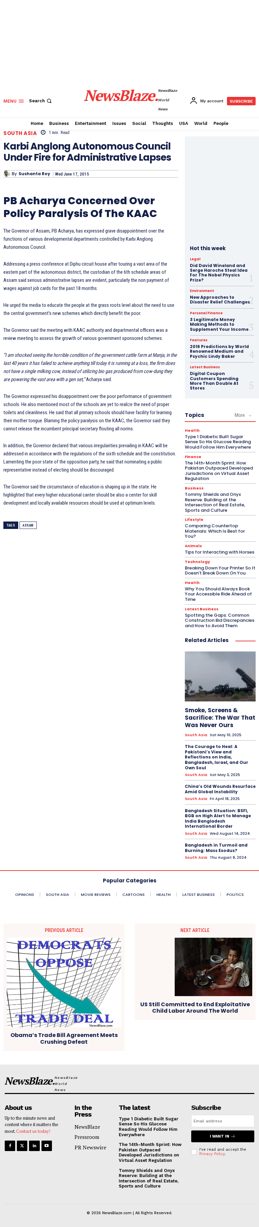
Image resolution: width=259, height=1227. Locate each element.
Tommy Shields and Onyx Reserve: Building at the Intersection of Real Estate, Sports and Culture (215, 502)
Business (194, 488)
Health (192, 430)
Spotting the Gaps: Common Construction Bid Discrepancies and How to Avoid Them (219, 620)
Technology (197, 562)
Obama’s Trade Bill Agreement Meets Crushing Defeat (64, 1038)
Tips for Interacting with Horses (219, 552)
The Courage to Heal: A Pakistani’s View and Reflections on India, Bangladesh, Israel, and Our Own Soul (216, 757)
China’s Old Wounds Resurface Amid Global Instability (220, 789)
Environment (202, 291)
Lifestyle (194, 520)
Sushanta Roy (34, 173)
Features (198, 340)
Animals (193, 546)
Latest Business (205, 367)
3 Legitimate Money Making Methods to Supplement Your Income (219, 324)
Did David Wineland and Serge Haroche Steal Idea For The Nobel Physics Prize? (219, 273)
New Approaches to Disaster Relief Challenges (220, 299)
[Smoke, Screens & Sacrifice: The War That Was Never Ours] (220, 676)
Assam (28, 525)
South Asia (20, 133)
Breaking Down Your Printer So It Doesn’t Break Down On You (220, 571)
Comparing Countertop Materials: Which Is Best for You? (215, 531)
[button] (41, 100)
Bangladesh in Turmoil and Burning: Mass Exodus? (216, 847)
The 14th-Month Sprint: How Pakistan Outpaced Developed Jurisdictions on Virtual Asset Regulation (219, 471)
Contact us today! (33, 1131)
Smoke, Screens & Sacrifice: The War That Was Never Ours (220, 717)
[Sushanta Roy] (7, 173)
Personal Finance (206, 313)
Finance (193, 457)
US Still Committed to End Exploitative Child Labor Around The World (195, 1007)
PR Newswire (90, 1147)
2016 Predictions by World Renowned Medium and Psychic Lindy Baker (219, 351)
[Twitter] (22, 1146)
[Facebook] (10, 1146)
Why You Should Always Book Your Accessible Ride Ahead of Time (218, 594)
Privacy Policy (212, 1154)
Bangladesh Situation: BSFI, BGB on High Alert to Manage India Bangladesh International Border (218, 818)
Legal (195, 259)
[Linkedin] (34, 1146)
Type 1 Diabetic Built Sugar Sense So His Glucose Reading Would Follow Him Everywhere (218, 441)
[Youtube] (46, 1146)
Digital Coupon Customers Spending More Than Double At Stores (214, 381)
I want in (219, 1136)
